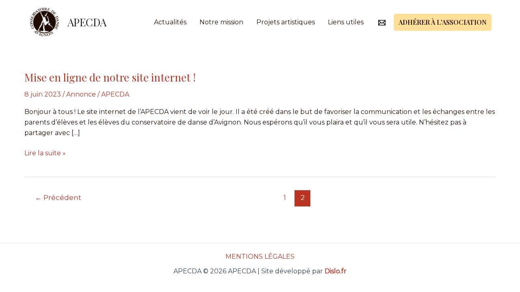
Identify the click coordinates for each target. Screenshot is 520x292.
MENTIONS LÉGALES (260, 256)
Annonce (81, 94)
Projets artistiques (285, 22)
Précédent (58, 197)
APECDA (86, 22)
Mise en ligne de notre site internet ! (110, 77)
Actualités (170, 22)
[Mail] (382, 22)
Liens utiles (346, 22)
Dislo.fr (336, 271)
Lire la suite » (45, 152)
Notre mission (221, 22)
